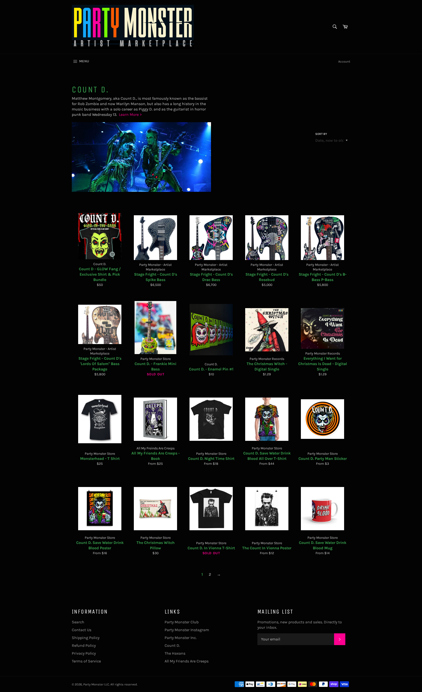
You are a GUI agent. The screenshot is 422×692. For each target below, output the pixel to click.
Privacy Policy (84, 653)
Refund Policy (84, 645)
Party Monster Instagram (187, 629)
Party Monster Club (182, 622)
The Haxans (175, 653)
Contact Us (81, 629)
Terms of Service (86, 661)
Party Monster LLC (96, 684)
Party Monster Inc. (181, 637)
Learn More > (130, 114)
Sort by (321, 134)
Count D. (172, 645)
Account (344, 61)
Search (78, 622)
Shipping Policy (85, 637)
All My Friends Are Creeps (187, 661)
